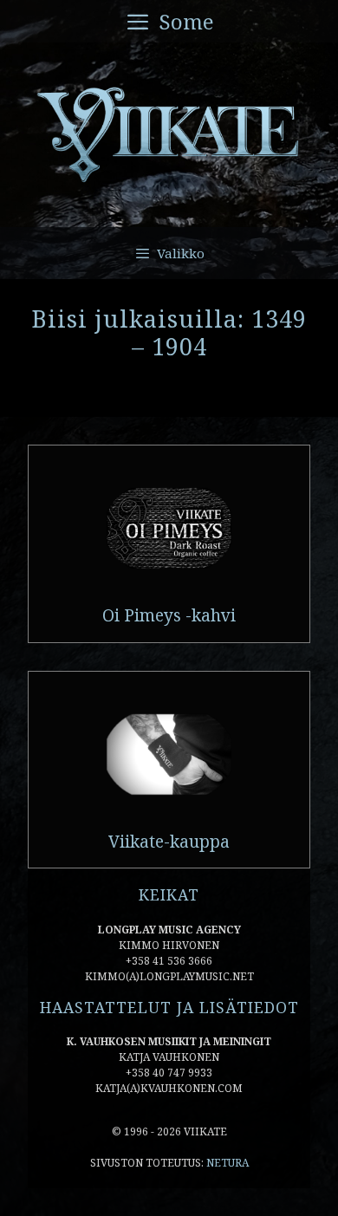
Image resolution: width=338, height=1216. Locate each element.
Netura (227, 1162)
